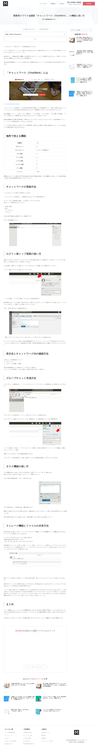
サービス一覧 (9, 729)
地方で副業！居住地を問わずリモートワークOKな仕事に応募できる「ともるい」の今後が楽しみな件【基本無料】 (54, 685)
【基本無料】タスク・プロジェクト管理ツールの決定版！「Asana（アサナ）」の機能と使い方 (84, 66)
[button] (46, 3)
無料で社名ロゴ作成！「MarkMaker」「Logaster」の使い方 (20, 710)
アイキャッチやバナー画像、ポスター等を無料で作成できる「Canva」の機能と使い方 (54, 697)
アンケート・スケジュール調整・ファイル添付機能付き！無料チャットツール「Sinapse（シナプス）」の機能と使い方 (84, 80)
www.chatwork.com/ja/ (12, 104)
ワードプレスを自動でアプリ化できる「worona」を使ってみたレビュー (52, 710)
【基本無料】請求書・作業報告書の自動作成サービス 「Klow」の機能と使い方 (84, 52)
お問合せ (44, 729)
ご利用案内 (26, 729)
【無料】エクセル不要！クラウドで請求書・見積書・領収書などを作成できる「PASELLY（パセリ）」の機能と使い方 (23, 698)
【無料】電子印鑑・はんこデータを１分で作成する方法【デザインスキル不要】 (23, 684)
